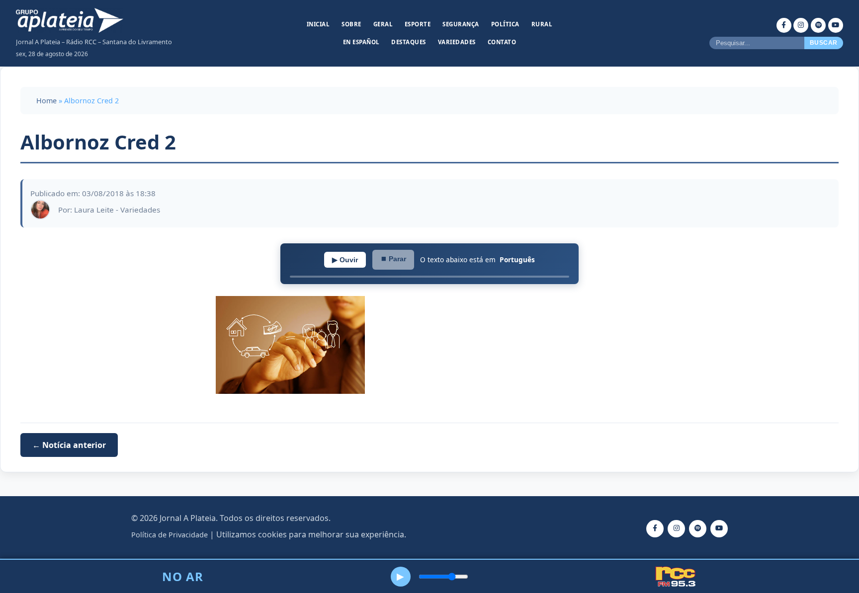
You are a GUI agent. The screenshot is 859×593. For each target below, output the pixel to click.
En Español (361, 42)
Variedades (457, 42)
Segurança (460, 24)
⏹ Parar (393, 259)
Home (46, 100)
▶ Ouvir (345, 260)
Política (505, 24)
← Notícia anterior (69, 445)
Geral (383, 24)
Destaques (408, 42)
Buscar (824, 42)
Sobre (351, 24)
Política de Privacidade (169, 534)
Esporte (418, 24)
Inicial (318, 24)
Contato (502, 42)
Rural (542, 24)
